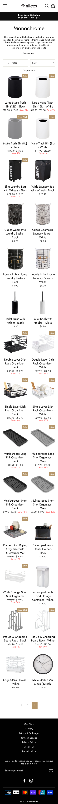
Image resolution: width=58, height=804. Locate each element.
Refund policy (29, 751)
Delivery (29, 728)
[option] (29, 16)
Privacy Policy (29, 742)
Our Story (29, 724)
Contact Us (29, 746)
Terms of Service (29, 737)
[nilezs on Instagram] (31, 781)
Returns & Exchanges (29, 733)
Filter (14, 63)
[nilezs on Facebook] (24, 781)
